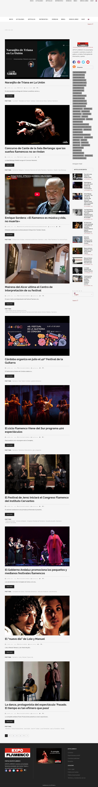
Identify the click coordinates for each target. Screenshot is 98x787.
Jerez (45, 239)
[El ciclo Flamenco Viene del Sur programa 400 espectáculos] (37, 405)
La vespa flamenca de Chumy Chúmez (88, 269)
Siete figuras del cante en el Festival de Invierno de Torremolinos (88, 185)
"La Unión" (15, 101)
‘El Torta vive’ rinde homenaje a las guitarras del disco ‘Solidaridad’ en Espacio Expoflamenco (88, 227)
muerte (85, 142)
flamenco (55, 101)
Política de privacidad (74, 775)
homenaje (88, 137)
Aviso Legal (71, 769)
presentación (78, 147)
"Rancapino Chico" (79, 106)
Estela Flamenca (23, 644)
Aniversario (78, 108)
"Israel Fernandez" (79, 85)
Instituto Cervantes (10, 522)
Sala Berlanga (62, 170)
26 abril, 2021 (10, 713)
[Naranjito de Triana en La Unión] (37, 59)
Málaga (76, 145)
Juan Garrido (52, 226)
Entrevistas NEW (43, 226)
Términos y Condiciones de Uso (77, 778)
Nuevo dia (30, 657)
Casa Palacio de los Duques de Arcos (15, 310)
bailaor (77, 111)
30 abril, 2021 (10, 87)
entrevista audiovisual (31, 239)
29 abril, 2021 (10, 226)
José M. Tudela (35, 728)
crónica (77, 116)
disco (89, 119)
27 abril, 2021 (10, 644)
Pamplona (85, 145)
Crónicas (21, 157)
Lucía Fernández (44, 728)
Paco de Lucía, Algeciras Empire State (88, 176)
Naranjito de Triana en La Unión (25, 82)
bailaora (85, 111)
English (76, 294)
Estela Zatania (33, 644)
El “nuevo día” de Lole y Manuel (25, 638)
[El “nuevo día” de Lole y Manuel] (37, 615)
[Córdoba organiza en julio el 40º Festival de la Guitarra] (37, 336)
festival (49, 101)
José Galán (27, 728)
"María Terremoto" (80, 95)
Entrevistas (22, 226)
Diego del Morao (79, 119)
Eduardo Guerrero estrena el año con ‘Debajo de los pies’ (88, 240)
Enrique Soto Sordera (18, 239)
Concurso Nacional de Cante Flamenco (35, 170)
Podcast (21, 87)
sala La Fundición (55, 728)
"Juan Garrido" (78, 90)
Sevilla (62, 728)
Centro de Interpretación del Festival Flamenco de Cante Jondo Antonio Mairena (28, 312)
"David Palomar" (79, 77)
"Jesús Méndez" (78, 87)
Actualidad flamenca (24, 295)
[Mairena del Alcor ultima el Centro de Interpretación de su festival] (37, 263)
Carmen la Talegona (18, 170)
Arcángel (87, 108)
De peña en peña (50, 521)
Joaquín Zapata (28, 87)
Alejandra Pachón (30, 157)
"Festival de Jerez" (10, 521)
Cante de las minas (41, 101)
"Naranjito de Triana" (24, 101)
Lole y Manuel (22, 657)
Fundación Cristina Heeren (82, 134)
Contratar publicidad (73, 758)
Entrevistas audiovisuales (31, 226)
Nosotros (70, 761)
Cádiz (84, 116)
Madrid (55, 170)
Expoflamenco (35, 295)
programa (38, 450)
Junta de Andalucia (43, 591)
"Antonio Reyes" (79, 74)
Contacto (70, 752)
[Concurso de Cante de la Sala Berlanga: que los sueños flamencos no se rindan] (37, 125)
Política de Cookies (73, 772)
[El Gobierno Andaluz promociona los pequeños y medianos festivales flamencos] (37, 546)
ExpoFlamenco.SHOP (74, 755)
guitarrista (78, 137)
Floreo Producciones (17, 728)
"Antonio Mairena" (79, 72)
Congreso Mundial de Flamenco (36, 521)
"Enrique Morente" (79, 80)
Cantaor (33, 101)
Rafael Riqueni (78, 155)
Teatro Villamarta (80, 158)
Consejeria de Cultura (18, 591)
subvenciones (53, 591)
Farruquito (78, 129)
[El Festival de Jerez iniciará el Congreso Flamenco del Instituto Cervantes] (37, 474)
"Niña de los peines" (80, 100)
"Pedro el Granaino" (80, 103)
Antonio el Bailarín (21, 521)
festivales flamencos (31, 591)
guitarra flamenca (36, 381)
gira (34, 450)
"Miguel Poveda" (79, 98)
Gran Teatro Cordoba (24, 381)
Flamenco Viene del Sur (25, 450)
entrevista (78, 121)
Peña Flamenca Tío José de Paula (57, 239)
